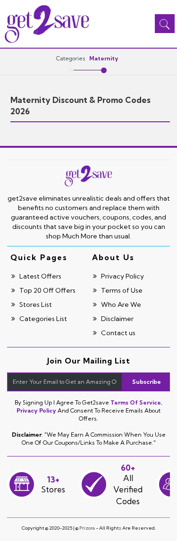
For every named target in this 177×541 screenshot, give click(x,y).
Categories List (42, 318)
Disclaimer (117, 318)
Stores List (35, 304)
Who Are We (120, 304)
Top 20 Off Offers (47, 290)
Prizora (87, 528)
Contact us (117, 333)
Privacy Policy (122, 276)
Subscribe (146, 381)
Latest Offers (39, 276)
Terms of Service (135, 402)
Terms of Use (121, 290)
